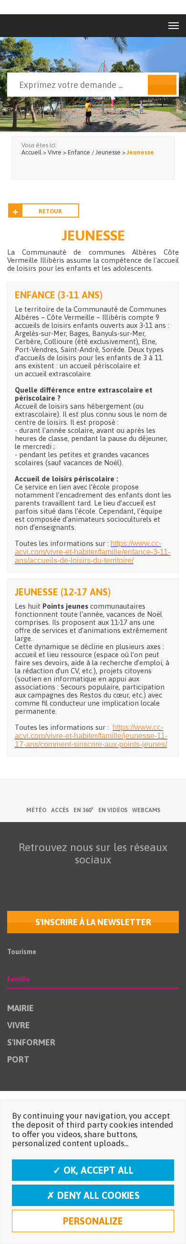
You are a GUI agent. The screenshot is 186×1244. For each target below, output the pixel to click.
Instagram (110, 878)
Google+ (130, 878)
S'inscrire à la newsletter (93, 922)
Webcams (146, 810)
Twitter (50, 878)
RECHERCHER (162, 85)
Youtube (70, 878)
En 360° (83, 810)
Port (18, 1059)
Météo (36, 810)
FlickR (90, 878)
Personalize (93, 1220)
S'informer (31, 1042)
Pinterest (150, 878)
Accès (60, 810)
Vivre (18, 1025)
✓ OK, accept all (93, 1170)
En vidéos (112, 810)
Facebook (30, 878)
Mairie (20, 1008)
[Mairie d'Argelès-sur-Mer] (28, 25)
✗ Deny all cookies (93, 1195)
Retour (50, 211)
